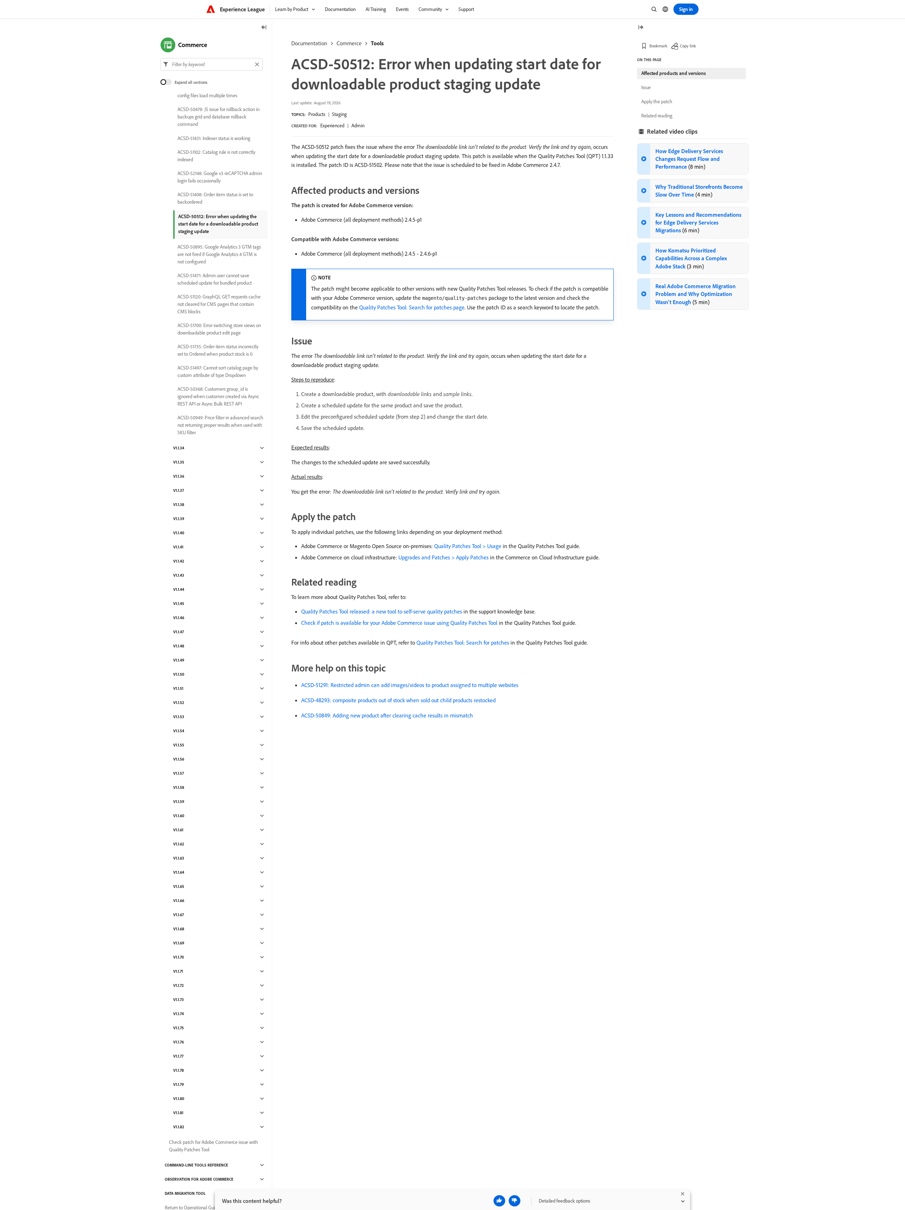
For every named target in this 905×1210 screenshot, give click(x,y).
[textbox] (211, 64)
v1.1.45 (178, 603)
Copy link (688, 45)
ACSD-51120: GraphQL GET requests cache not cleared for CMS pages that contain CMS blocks (219, 304)
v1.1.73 (178, 999)
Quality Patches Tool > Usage (467, 545)
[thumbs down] (514, 1200)
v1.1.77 (178, 1056)
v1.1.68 (178, 928)
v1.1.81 (178, 1112)
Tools (377, 43)
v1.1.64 (178, 872)
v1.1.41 (178, 547)
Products (316, 114)
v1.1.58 (178, 787)
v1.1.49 (178, 660)
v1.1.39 (178, 518)
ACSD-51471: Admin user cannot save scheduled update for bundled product (214, 279)
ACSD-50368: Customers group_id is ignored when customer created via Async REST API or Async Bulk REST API (218, 396)
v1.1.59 (178, 801)
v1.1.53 (178, 716)
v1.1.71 (178, 971)
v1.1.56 (178, 759)
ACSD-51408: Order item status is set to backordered (215, 198)
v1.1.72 (178, 985)
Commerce (349, 43)
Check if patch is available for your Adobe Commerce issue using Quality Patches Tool (399, 622)
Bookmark (658, 45)
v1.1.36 (178, 476)
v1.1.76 (178, 1042)
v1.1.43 (178, 575)
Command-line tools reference (196, 1165)
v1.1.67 (178, 914)
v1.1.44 (178, 589)
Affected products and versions (673, 73)
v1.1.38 (178, 504)
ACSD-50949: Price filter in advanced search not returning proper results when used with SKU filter (220, 425)
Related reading (656, 115)
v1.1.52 (178, 702)
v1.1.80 (178, 1098)
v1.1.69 (178, 943)
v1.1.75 (178, 1027)
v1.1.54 (178, 730)
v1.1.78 (178, 1070)
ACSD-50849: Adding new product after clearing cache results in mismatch (387, 715)
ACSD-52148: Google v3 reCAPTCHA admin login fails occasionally (219, 177)
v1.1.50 (178, 674)
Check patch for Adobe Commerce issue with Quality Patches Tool (213, 1146)
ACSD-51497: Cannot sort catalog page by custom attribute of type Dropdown (217, 371)
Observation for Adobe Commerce (199, 1179)
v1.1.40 (178, 532)
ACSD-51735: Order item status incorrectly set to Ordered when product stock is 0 (217, 350)
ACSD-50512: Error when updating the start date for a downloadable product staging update (218, 223)
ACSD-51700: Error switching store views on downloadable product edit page (219, 329)
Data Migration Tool (185, 1193)
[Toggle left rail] (264, 28)
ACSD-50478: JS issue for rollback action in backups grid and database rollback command (218, 116)
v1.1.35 (178, 462)
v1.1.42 (178, 561)
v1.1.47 (178, 631)
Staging (339, 114)
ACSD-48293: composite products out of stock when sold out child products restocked (398, 700)
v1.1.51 (178, 688)
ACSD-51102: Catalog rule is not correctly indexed (216, 156)
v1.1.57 (178, 773)
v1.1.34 (178, 448)
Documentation (309, 43)
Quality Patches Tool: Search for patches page (412, 307)
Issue (646, 87)
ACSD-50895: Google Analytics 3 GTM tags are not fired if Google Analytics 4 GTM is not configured (219, 254)
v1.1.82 (178, 1126)
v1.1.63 (178, 858)
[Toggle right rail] (640, 28)
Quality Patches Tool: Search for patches (462, 642)
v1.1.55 (178, 745)
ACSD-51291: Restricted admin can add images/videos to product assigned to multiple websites (409, 684)
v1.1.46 (178, 617)
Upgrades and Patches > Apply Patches (443, 557)
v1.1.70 (178, 957)
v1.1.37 (178, 490)
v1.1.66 (178, 900)
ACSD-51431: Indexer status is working (213, 138)
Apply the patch (656, 101)
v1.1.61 (178, 829)
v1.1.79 (178, 1084)
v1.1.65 (178, 886)
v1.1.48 (178, 646)
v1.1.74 (178, 1013)
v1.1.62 (178, 844)
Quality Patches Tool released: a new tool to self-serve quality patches (381, 611)
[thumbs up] (499, 1200)
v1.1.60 (178, 815)
